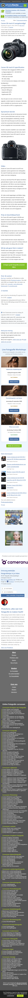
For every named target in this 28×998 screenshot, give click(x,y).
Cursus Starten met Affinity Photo (11, 966)
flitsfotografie (4, 286)
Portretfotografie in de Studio (14, 398)
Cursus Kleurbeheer (8, 742)
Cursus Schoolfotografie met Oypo (11, 935)
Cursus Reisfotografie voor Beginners (12, 734)
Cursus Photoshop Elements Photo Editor (13, 820)
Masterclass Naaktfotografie (14, 369)
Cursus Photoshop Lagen (9, 805)
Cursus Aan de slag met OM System (12, 757)
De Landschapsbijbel (14, 673)
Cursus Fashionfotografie (9, 916)
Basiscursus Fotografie (8, 722)
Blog (14, 652)
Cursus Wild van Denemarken (10, 866)
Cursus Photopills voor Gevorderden (12, 952)
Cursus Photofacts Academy (10, 977)
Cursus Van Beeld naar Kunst (10, 839)
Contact (14, 687)
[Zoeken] (25, 5)
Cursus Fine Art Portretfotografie (11, 906)
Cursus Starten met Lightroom (10, 769)
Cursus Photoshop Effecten (10, 823)
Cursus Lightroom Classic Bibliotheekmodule (14, 785)
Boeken (14, 660)
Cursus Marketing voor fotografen (11, 933)
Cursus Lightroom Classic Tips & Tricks (13, 779)
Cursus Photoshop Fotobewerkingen (12, 817)
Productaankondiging (22, 20)
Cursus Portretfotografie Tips (10, 890)
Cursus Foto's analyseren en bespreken (13, 738)
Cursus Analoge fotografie (9, 847)
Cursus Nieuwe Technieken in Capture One (14, 974)
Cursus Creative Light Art (9, 850)
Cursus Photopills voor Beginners (11, 951)
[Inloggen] (26, 1)
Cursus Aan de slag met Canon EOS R (13, 760)
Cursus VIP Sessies (7, 973)
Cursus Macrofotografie (8, 860)
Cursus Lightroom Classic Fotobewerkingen (14, 780)
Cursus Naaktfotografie (8, 902)
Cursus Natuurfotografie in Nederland (12, 862)
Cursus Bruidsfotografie (8, 921)
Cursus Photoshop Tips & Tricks (11, 816)
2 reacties (11, 27)
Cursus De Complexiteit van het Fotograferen (14, 844)
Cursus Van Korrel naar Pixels (10, 753)
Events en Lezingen (7, 975)
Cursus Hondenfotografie (9, 885)
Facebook (11, 581)
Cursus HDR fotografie (8, 745)
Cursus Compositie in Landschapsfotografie (14, 876)
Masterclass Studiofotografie (10, 911)
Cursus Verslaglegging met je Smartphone (14, 743)
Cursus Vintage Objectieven (10, 851)
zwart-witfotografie (17, 284)
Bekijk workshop (14, 381)
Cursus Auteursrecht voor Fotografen (12, 964)
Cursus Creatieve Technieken (10, 837)
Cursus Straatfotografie (8, 736)
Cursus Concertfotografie (9, 732)
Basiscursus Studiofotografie (10, 914)
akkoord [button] (20, 995)
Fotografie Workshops (16, 1)
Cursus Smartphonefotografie (10, 752)
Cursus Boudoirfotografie (9, 893)
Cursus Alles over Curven (9, 819)
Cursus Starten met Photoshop (10, 798)
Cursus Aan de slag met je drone (11, 963)
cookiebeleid (10, 995)
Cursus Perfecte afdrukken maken (11, 961)
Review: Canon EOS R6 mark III (16, 472)
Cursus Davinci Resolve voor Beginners (13, 943)
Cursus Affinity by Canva (9, 967)
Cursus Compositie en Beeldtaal (11, 720)
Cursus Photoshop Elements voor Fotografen (14, 810)
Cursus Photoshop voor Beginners (11, 797)
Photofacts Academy (16, 280)
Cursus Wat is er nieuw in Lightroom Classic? (14, 789)
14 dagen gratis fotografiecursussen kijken (14, 266)
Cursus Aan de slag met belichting (11, 712)
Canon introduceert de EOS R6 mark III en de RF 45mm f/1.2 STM (16, 479)
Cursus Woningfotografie (9, 928)
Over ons (14, 684)
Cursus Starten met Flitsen (9, 892)
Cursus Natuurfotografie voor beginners (13, 856)
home (3, 20)
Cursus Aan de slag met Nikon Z (11, 764)
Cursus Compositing (8, 813)
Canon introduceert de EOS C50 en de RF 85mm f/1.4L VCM (17, 494)
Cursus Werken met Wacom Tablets (12, 959)
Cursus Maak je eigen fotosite (10, 978)
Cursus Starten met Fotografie (10, 709)
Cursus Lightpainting (8, 848)
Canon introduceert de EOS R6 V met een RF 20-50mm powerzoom (16, 458)
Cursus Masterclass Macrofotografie (12, 857)
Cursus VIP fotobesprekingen (10, 954)
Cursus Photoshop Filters (9, 815)
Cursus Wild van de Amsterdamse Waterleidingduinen (11, 864)
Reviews (14, 655)
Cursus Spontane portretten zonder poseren (14, 900)
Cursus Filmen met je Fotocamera (11, 940)
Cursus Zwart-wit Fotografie (10, 845)
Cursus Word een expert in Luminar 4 (12, 832)
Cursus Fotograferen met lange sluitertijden (14, 874)
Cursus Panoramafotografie (10, 746)
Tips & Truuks (14, 662)
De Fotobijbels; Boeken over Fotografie (15, 15)
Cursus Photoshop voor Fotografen (12, 799)
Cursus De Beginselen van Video (11, 942)
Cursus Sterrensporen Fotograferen (12, 875)
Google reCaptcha (7, 583)
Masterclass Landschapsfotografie (11, 871)
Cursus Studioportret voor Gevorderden (13, 912)
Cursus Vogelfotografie (8, 884)
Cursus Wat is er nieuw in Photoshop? (12, 822)
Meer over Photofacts (7, 647)
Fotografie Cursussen (5, 1)
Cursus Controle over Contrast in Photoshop (14, 806)
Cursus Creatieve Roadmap (10, 841)
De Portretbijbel (14, 671)
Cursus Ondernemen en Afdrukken (11, 934)
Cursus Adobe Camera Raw (10, 804)
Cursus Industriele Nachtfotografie (11, 762)
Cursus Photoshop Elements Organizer (13, 812)
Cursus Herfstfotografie (8, 859)
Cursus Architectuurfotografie (10, 735)
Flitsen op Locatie (14, 427)
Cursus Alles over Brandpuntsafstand (12, 723)
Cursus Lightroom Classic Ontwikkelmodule (14, 778)
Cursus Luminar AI (7, 831)
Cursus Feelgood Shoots (9, 904)
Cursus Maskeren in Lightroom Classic (13, 772)
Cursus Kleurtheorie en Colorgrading (12, 801)
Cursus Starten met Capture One (11, 960)
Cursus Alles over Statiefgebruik (11, 727)
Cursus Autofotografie (8, 926)
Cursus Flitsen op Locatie (9, 896)
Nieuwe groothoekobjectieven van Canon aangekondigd (16, 465)
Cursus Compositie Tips (9, 759)
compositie (10, 284)
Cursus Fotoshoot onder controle (11, 897)
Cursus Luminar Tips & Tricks (10, 829)
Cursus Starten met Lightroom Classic (12, 771)
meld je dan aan (17, 339)
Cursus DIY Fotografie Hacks (10, 763)
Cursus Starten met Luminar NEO (11, 828)
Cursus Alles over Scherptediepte (11, 711)
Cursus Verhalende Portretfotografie (12, 899)
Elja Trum (22, 25)
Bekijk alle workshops (14, 445)
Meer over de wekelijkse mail (8, 579)
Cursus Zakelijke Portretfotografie (11, 903)
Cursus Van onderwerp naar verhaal (12, 840)
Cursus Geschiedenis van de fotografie (13, 716)
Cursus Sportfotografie (8, 739)
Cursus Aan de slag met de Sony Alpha (13, 756)
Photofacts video (14, 657)
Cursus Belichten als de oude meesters (13, 915)
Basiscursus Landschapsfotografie (11, 872)
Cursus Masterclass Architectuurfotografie (13, 741)
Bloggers (14, 689)
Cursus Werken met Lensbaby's (11, 843)
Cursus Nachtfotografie (8, 748)
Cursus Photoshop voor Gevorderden (12, 802)
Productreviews (6, 968)
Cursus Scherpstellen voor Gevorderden (13, 713)
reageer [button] (9, 297)
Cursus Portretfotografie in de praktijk (12, 895)
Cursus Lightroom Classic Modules (12, 773)
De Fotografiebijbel (14, 676)
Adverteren (14, 692)
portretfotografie (13, 286)
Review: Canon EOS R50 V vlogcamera (14, 486)
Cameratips (5, 715)
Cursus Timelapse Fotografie (10, 755)
